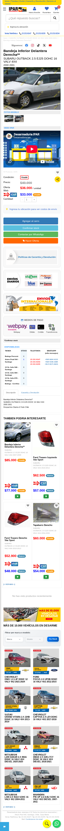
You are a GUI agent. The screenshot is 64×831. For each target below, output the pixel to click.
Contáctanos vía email (34, 819)
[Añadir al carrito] (17, 496)
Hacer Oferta (32, 240)
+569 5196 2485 (51, 362)
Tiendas (14, 1)
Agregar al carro (30, 221)
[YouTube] (50, 45)
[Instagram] (32, 45)
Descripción (11, 393)
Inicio (7, 1)
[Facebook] (26, 45)
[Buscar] (55, 18)
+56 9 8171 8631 (51, 364)
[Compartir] (58, 179)
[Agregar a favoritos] (57, 172)
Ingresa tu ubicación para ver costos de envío (33, 209)
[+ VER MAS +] (9, 584)
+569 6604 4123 (51, 359)
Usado (24, 177)
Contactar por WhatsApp (31, 234)
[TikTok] (38, 45)
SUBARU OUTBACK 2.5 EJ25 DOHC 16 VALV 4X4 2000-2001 (33, 38)
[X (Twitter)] (44, 45)
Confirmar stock (31, 228)
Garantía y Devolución (35, 1)
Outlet (22, 1)
